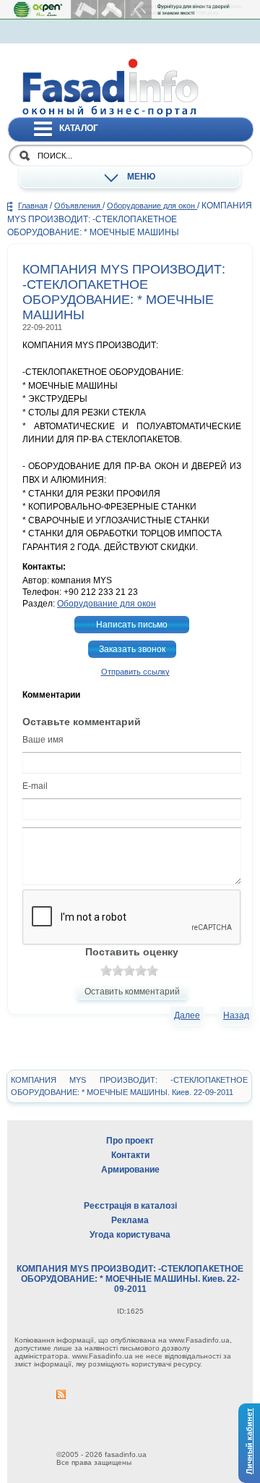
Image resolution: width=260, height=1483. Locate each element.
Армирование (130, 1170)
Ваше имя (43, 740)
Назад (236, 1015)
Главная (33, 205)
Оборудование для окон (152, 205)
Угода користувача (130, 1235)
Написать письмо (132, 625)
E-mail (35, 786)
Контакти (130, 1155)
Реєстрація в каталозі (130, 1206)
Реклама (130, 1220)
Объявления (78, 205)
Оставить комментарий (132, 991)
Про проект (130, 1141)
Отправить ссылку (135, 671)
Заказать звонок (132, 649)
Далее (187, 1015)
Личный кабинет (249, 1441)
